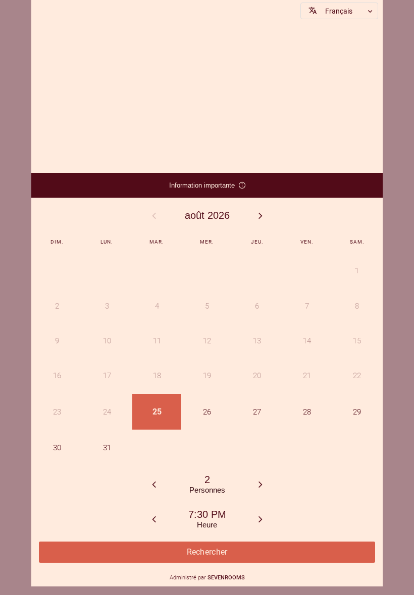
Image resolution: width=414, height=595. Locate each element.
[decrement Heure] (154, 519)
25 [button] (157, 411)
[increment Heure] (260, 519)
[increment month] (260, 215)
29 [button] (357, 411)
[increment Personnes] (260, 484)
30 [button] (57, 447)
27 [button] (257, 411)
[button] (339, 11)
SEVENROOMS (226, 577)
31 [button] (107, 447)
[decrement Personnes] (154, 484)
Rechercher (207, 552)
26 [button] (207, 411)
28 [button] (307, 411)
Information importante (202, 189)
